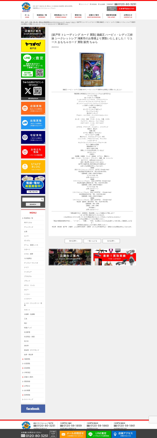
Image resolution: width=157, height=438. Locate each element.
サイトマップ (84, 4)
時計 (25, 323)
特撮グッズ (28, 328)
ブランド (27, 281)
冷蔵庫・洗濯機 (29, 314)
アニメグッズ (28, 227)
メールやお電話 (93, 219)
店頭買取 (27, 368)
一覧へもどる (92, 241)
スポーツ (27, 249)
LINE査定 (27, 372)
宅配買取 (27, 359)
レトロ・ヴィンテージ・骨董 (33, 304)
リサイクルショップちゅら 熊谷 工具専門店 (86, 192)
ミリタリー (28, 299)
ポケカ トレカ (29, 285)
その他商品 (28, 258)
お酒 (25, 231)
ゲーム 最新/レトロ (31, 245)
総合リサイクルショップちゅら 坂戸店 (87, 169)
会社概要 (102, 4)
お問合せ (27, 386)
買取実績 (27, 381)
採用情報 (94, 4)
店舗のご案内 (28, 377)
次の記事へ (111, 241)
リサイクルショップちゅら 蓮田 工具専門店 (87, 200)
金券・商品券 (28, 354)
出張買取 (27, 363)
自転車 (26, 345)
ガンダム (27, 240)
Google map (106, 181)
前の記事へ (73, 241)
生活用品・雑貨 (29, 336)
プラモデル (28, 276)
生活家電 (27, 332)
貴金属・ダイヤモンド (31, 350)
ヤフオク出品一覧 (92, 175)
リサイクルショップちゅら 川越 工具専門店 (87, 181)
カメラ (26, 236)
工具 (25, 319)
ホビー (26, 290)
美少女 (26, 341)
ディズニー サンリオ (31, 263)
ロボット (27, 310)
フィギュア (28, 272)
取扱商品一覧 (28, 218)
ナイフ (26, 267)
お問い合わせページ (92, 177)
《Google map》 (105, 169)
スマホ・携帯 (28, 254)
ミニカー (27, 294)
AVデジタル (28, 222)
